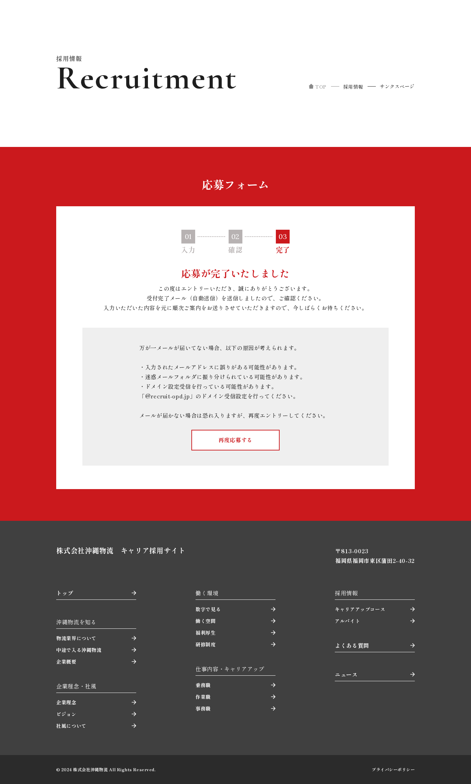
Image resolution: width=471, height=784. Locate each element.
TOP (321, 86)
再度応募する (235, 440)
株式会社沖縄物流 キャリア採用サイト (120, 550)
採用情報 (353, 86)
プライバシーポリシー (393, 769)
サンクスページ (397, 86)
